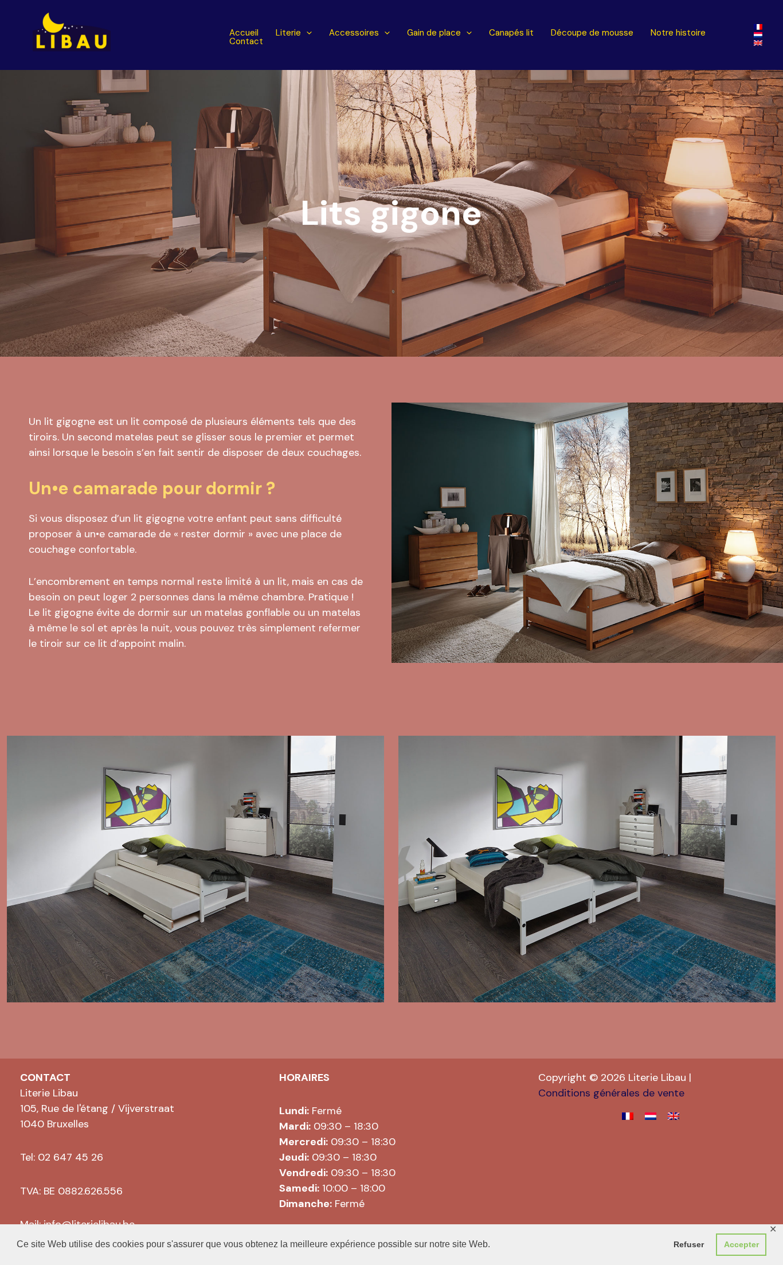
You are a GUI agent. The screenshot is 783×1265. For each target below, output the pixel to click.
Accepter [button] (741, 1244)
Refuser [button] (689, 1244)
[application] (306, 33)
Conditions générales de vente (611, 1093)
